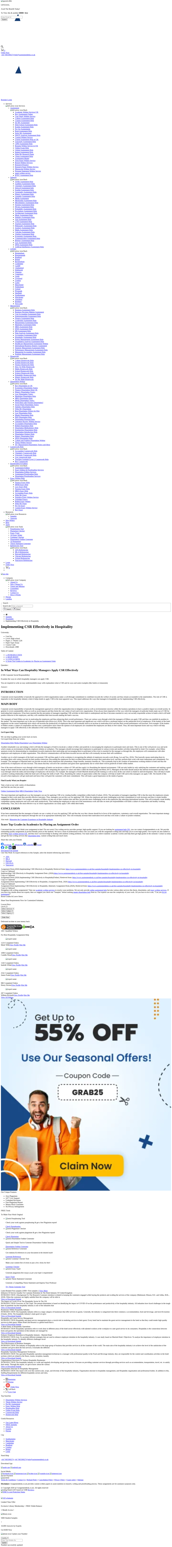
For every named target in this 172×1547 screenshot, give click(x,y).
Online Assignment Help (10, 791)
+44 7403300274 (7, 1459)
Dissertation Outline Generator (17, 1247)
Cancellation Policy (46, 1480)
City (2, 1435)
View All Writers (7, 997)
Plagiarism (11, 1379)
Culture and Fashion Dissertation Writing (30, 440)
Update (4, 1543)
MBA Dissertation (26, 791)
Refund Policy (32, 1480)
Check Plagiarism (12, 1237)
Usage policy (71, 1480)
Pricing (10, 1382)
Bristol (8, 1449)
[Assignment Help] (86, 44)
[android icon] (15, 1467)
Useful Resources (7, 1419)
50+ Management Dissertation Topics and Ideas (32, 445)
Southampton (10, 1439)
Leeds (8, 1452)
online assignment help (98, 890)
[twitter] (14, 848)
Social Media (6, 1471)
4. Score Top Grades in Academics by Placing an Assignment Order (31, 661)
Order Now (38, 791)
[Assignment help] (86, 98)
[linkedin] (10, 848)
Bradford (9, 1445)
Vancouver (10, 865)
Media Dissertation (21, 743)
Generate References (13, 1257)
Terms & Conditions (8, 1480)
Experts (8, 1429)
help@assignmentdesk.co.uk (37, 1459)
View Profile (14, 945)
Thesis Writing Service (14, 1402)
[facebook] (3, 848)
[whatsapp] (6, 848)
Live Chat (12, 1392)
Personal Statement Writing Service (28, 171)
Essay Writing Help (13, 1406)
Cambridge (10, 1443)
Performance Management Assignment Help (31, 350)
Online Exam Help (13, 1410)
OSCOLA (9, 863)
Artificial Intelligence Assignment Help (29, 247)
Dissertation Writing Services (16, 1400)
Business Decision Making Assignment (29, 312)
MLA (8, 859)
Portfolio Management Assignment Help (30, 354)
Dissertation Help (7, 743)
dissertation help (34, 836)
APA (7, 857)
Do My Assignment (13, 1404)
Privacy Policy (59, 1480)
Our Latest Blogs (12, 1423)
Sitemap (80, 1480)
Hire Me (22, 945)
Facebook (8, 845)
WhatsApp (18, 845)
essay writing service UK (18, 834)
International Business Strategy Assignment (31, 346)
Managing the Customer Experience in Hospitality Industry (31, 819)
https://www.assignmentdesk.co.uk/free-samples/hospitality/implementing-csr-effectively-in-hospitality (103, 869)
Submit (4, 19)
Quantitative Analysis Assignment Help (29, 342)
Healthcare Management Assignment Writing (31, 344)
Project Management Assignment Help (29, 339)
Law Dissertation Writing (38, 743)
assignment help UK (122, 829)
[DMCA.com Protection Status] (13, 1492)
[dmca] (28, 927)
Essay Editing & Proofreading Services (29, 470)
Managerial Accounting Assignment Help (30, 352)
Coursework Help (12, 1412)
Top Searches (6, 1396)
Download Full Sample (9, 851)
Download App (6, 1463)
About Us (9, 1427)
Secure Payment (7, 1476)
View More (43, 1291)
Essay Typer (10, 1277)
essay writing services (158, 890)
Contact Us (21, 1480)
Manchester (10, 1441)
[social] (7, 1474)
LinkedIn (30, 845)
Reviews (31, 1490)
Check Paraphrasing (13, 1226)
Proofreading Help (12, 1408)
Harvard (9, 861)
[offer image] (86, 1190)
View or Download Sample (11, 1299)
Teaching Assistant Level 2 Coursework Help (32, 459)
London (8, 1447)
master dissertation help (81, 892)
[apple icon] (5, 1467)
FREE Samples (11, 1425)
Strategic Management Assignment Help (30, 348)
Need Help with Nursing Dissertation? (29, 403)
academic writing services (45, 890)
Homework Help (12, 1415)
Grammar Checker (12, 1267)
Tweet (38, 845)
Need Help (5, 1456)
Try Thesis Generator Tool (15, 1287)
